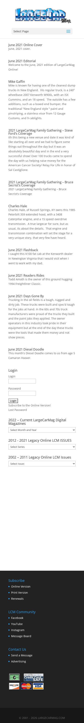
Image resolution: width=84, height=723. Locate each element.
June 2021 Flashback (23, 250)
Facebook (17, 618)
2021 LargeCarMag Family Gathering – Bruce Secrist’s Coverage (40, 183)
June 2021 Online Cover (25, 45)
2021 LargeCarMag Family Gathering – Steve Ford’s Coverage (40, 132)
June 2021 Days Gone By (26, 296)
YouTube (17, 624)
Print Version (19, 592)
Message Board (21, 636)
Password (14, 388)
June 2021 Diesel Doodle (26, 349)
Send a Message (21, 655)
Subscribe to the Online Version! (29, 405)
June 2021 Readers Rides (26, 275)
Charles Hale (17, 206)
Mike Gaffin (16, 81)
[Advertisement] (42, 517)
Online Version (20, 586)
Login (11, 376)
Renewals (17, 598)
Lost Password (17, 410)
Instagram (17, 630)
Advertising (18, 661)
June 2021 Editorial (22, 61)
